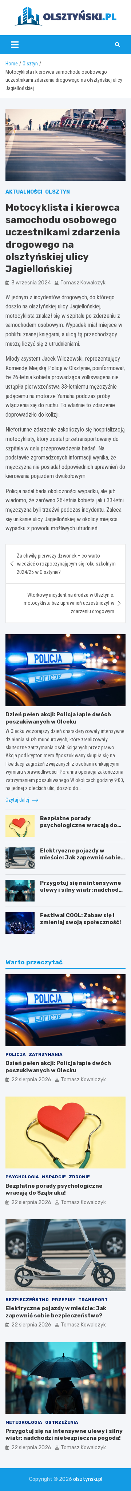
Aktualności (23, 192)
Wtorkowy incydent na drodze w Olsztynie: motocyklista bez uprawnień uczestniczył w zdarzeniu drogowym (69, 603)
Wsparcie (54, 1176)
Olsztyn (57, 192)
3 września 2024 (31, 283)
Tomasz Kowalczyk (83, 283)
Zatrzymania (46, 1054)
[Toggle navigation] (14, 44)
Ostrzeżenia (61, 1422)
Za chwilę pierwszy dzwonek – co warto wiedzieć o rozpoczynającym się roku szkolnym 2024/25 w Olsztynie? (66, 564)
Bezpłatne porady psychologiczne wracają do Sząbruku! (78, 825)
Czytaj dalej (17, 800)
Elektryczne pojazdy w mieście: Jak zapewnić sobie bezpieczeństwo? (80, 857)
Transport (93, 1299)
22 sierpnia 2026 (31, 1080)
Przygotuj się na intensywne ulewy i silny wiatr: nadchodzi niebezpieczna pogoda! (82, 890)
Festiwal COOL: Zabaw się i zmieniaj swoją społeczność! (80, 919)
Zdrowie (79, 1176)
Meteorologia (23, 1422)
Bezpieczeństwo (27, 1299)
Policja (15, 1054)
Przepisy (63, 1299)
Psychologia (22, 1176)
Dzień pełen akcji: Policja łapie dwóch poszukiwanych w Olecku (58, 718)
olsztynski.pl (87, 1479)
